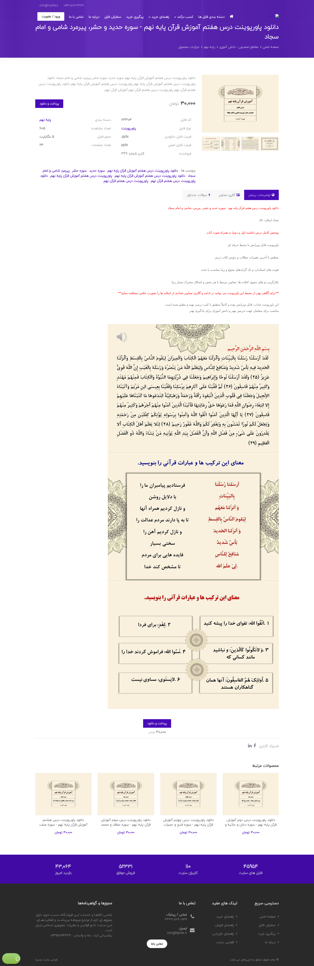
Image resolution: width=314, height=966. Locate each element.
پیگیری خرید (135, 16)
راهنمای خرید (160, 16)
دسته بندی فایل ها (211, 16)
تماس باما (157, 943)
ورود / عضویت (51, 16)
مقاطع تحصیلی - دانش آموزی (238, 47)
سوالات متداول (197, 195)
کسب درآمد (185, 16)
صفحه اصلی (271, 47)
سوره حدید (96, 171)
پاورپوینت (128, 128)
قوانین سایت (225, 942)
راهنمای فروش (224, 925)
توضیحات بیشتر (259, 195)
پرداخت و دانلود (49, 103)
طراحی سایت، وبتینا (46, 959)
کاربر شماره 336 (132, 153)
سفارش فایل (112, 16)
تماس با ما (76, 16)
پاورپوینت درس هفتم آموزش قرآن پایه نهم (81, 176)
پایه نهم (209, 47)
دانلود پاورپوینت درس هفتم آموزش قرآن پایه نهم (142, 171)
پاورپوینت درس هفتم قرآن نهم (126, 181)
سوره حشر (79, 171)
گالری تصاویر (227, 195)
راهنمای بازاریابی (223, 933)
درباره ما (94, 16)
